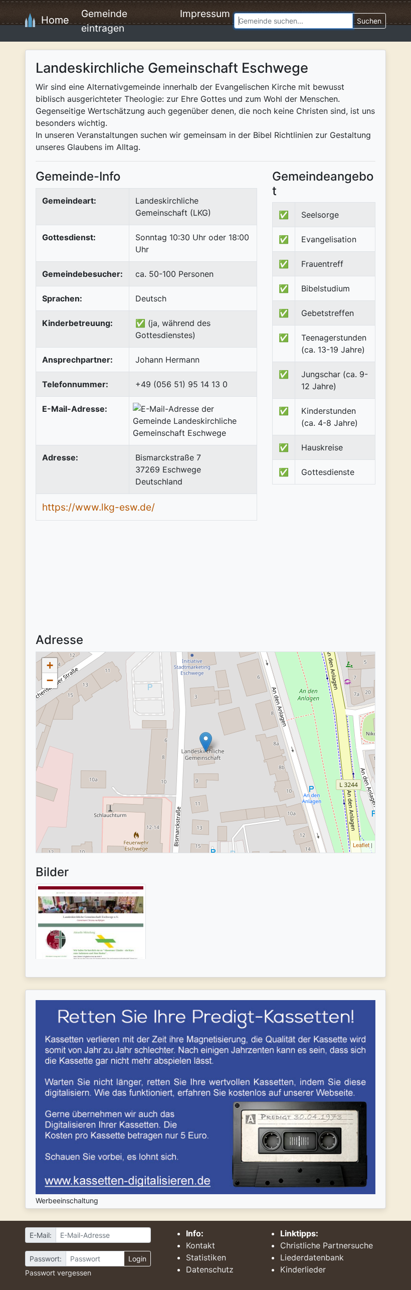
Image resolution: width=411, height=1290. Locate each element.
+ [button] (50, 665)
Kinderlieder (303, 1269)
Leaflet (361, 845)
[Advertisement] (341, 567)
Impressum (205, 14)
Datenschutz (210, 1269)
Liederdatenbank (312, 1257)
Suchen (369, 21)
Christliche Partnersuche (326, 1245)
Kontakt (200, 1245)
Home (52, 20)
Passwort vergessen (58, 1272)
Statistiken (206, 1257)
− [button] (50, 680)
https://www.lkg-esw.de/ (98, 507)
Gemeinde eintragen (104, 21)
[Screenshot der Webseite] (91, 925)
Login (137, 1258)
